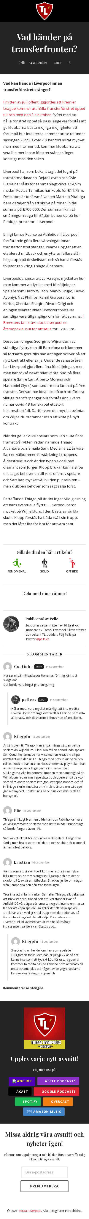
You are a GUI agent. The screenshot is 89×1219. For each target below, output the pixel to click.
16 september (41, 862)
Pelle (22, 63)
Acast (21, 1091)
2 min (57, 63)
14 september (38, 63)
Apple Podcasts (60, 1081)
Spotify (29, 1101)
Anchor (24, 1081)
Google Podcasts (58, 1091)
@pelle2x (42, 639)
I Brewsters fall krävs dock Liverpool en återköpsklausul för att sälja (43, 322)
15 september (41, 736)
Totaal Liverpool (29, 1211)
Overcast (60, 1101)
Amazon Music (46, 1111)
